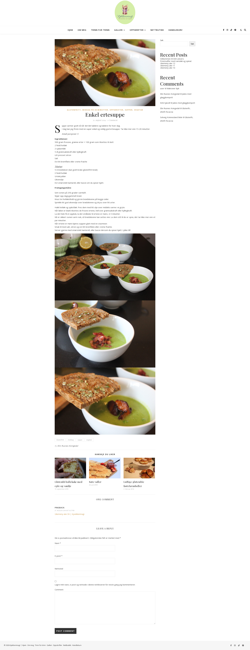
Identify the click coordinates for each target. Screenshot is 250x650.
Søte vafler (95, 481)
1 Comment (112, 120)
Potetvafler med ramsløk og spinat (176, 61)
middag (71, 440)
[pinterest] (235, 30)
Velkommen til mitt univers (172, 58)
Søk (161, 40)
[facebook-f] (224, 30)
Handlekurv (175, 30)
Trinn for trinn (100, 30)
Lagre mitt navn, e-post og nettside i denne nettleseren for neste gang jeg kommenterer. (95, 584)
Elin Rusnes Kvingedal (68, 446)
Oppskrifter (136, 30)
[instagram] (228, 30)
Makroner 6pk (173, 88)
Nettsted (59, 568)
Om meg (82, 30)
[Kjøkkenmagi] (125, 12)
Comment (59, 589)
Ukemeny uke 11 (167, 65)
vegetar (89, 440)
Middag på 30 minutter (95, 110)
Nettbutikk (157, 30)
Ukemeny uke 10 (167, 67)
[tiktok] (231, 30)
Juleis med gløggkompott (184, 103)
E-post (58, 556)
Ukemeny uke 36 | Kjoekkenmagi (69, 514)
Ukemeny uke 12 (167, 63)
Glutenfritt (74, 110)
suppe (80, 440)
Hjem (70, 30)
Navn (58, 543)
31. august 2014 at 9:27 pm (64, 510)
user (162, 88)
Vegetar (138, 110)
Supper (129, 110)
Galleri (118, 30)
